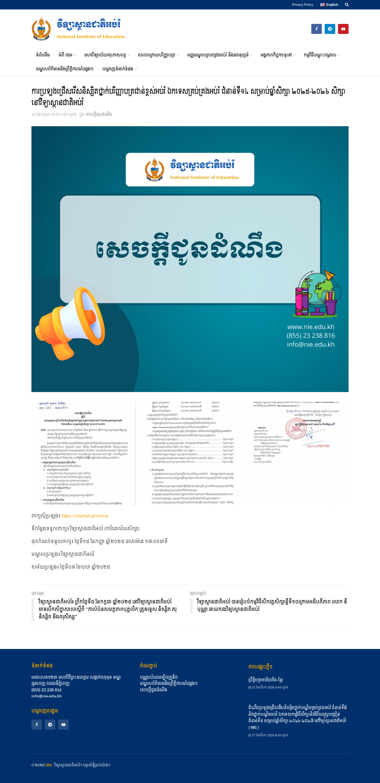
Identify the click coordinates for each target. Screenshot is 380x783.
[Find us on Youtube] (343, 29)
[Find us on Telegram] (330, 29)
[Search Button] (347, 4)
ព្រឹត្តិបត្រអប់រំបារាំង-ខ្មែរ (265, 680)
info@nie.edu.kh (46, 696)
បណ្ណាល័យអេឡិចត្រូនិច (159, 678)
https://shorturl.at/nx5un (84, 516)
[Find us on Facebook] (36, 725)
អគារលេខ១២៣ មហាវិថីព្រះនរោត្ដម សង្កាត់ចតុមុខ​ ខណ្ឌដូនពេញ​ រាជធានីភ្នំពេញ (76, 680)
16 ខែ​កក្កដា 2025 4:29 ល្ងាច (54, 114)
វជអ (49, 765)
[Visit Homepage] (78, 29)
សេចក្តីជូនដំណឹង (99, 114)
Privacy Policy (302, 5)
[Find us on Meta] (316, 29)
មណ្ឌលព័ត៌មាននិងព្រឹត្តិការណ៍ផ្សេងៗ (64, 69)
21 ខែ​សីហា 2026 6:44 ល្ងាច (269, 687)
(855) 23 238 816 (46, 690)
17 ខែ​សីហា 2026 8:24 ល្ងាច (269, 735)
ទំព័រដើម (43, 55)
